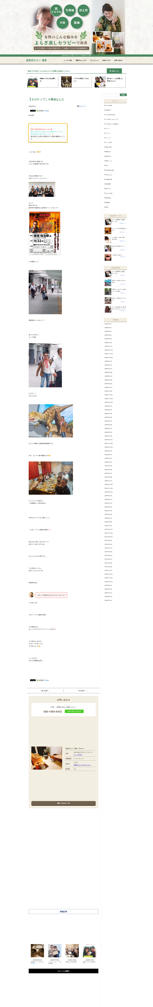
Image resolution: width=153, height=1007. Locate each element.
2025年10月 (107, 357)
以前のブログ (106, 60)
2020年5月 (107, 600)
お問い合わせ (118, 60)
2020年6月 (107, 596)
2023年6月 (107, 462)
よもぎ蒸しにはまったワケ (112, 119)
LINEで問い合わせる (74, 711)
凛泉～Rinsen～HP (63, 803)
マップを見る (78, 755)
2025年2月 (107, 387)
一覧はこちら (115, 71)
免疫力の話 (108, 156)
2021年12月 (107, 529)
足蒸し (107, 207)
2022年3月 (107, 518)
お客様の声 (108, 110)
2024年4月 (107, 424)
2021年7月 (107, 548)
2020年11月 (107, 578)
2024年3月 (107, 428)
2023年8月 (107, 454)
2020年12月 (107, 574)
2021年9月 (107, 540)
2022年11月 (107, 488)
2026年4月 (107, 335)
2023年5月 (107, 465)
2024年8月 (107, 409)
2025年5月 (107, 376)
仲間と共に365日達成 (71, 962)
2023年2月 (107, 477)
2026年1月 (107, 346)
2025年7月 (107, 368)
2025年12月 (107, 350)
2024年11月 (107, 398)
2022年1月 (107, 525)
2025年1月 (107, 391)
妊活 (107, 165)
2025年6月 (107, 372)
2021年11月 (107, 533)
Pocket (46, 111)
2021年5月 (107, 555)
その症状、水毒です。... (118, 255)
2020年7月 (107, 592)
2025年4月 (107, 380)
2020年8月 (107, 589)
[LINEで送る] (40, 111)
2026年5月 (107, 331)
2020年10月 (107, 581)
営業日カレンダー (81, 60)
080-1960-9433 (53, 711)
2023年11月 (107, 443)
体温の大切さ (109, 147)
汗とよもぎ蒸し (109, 193)
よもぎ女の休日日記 (110, 114)
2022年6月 (107, 507)
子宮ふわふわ (109, 174)
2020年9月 (107, 585)
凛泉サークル (109, 161)
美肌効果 (108, 202)
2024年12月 (107, 394)
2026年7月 (107, 324)
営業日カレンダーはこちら (82, 765)
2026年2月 (107, 342)
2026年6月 (107, 327)
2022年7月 (107, 503)
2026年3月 (107, 338)
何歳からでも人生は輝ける (89, 962)
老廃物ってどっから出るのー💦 (37, 962)
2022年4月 (107, 514)
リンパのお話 (109, 142)
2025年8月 (107, 365)
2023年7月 (107, 458)
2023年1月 (107, 480)
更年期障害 (108, 184)
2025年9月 (107, 361)
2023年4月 (107, 469)
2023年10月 (107, 447)
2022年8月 (107, 499)
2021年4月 (107, 559)
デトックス (108, 137)
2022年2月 (107, 521)
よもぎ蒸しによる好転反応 (112, 124)
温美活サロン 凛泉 (36, 60)
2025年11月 (107, 353)
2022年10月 (107, 492)
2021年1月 (107, 570)
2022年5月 (107, 510)
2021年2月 (107, 566)
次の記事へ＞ (82, 691)
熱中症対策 (108, 198)
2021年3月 (107, 563)
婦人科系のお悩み (110, 170)
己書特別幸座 (109, 179)
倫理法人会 (108, 151)
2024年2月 (107, 432)
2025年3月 (107, 383)
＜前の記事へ (44, 691)
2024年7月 (107, 413)
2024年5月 (107, 421)
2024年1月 (107, 436)
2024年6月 (107, 417)
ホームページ (94, 60)
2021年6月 (107, 551)
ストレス (108, 128)
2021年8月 (107, 544)
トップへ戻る (68, 60)
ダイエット (108, 133)
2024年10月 (107, 402)
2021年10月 (107, 536)
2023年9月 (107, 451)
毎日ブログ (82, 106)
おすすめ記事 (109, 105)
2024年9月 (107, 406)
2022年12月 (107, 484)
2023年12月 (107, 439)
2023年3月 (107, 473)
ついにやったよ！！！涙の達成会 (54, 962)
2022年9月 (107, 495)
